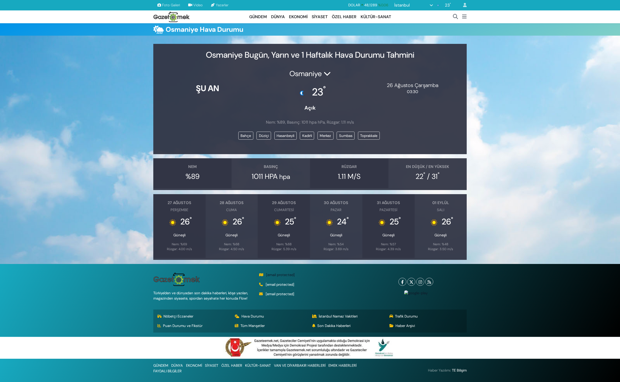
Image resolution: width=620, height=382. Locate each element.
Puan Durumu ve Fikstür (182, 325)
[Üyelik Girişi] (463, 5)
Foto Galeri (171, 5)
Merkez (325, 135)
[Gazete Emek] (171, 16)
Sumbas (345, 135)
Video (198, 5)
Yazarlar (222, 5)
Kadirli (307, 135)
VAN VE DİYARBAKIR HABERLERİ (300, 365)
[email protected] (280, 274)
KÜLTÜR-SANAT (376, 16)
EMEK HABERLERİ (342, 365)
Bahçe (245, 135)
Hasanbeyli (285, 135)
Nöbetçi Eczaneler (178, 316)
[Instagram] (420, 282)
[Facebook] (402, 282)
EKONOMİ (298, 16)
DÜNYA (278, 16)
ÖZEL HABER (344, 16)
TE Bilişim (459, 370)
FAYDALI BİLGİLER (167, 371)
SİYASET (320, 16)
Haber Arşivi (405, 325)
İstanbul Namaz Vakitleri (338, 316)
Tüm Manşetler (252, 325)
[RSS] (429, 282)
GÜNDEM (258, 16)
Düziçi (264, 135)
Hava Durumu (252, 316)
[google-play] (416, 292)
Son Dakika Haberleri (333, 325)
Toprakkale (368, 135)
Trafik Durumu (406, 316)
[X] (411, 282)
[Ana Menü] (464, 17)
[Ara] (455, 17)
